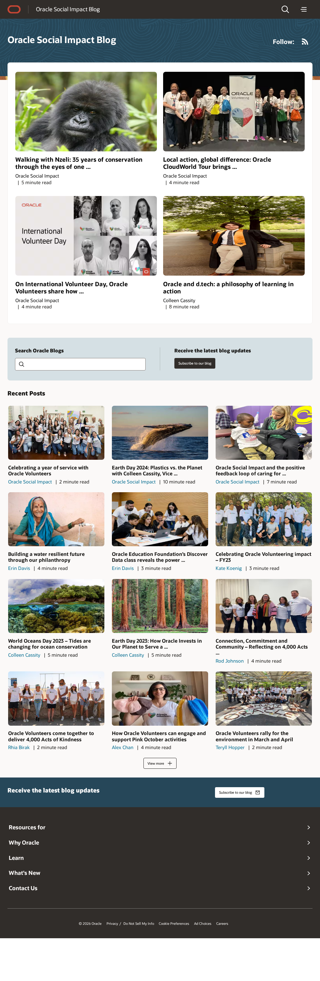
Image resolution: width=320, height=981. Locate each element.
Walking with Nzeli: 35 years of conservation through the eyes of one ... (78, 163)
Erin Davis (19, 568)
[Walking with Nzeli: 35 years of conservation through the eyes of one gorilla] (86, 111)
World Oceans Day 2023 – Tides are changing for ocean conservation (49, 644)
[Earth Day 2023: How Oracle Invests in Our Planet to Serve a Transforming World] (160, 606)
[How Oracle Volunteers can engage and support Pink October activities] (160, 698)
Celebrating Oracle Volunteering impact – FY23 (263, 557)
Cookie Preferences (174, 923)
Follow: (283, 41)
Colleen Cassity (179, 300)
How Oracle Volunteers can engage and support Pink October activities (159, 736)
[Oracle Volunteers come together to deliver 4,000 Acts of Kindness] (56, 698)
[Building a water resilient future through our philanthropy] (56, 519)
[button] (285, 9)
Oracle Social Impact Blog (68, 9)
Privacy (112, 923)
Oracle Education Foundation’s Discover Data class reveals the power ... (160, 557)
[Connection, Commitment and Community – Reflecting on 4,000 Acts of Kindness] (264, 606)
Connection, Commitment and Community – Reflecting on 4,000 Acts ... (262, 647)
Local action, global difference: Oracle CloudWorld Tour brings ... (217, 163)
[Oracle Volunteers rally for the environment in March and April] (264, 698)
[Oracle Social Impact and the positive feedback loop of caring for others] (264, 433)
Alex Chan (122, 747)
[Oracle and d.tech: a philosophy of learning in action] (234, 236)
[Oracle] (14, 9)
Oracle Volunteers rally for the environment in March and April (254, 736)
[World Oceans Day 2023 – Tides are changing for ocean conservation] (56, 606)
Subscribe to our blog (194, 363)
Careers (222, 923)
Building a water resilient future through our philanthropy (46, 557)
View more (156, 763)
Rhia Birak (19, 747)
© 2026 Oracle (90, 923)
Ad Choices (202, 923)
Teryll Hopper (230, 747)
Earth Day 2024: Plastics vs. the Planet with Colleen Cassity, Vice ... (157, 470)
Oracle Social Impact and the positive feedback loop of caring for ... (260, 470)
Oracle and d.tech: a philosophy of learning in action (228, 287)
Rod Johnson (230, 661)
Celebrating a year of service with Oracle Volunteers (48, 470)
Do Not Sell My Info (138, 923)
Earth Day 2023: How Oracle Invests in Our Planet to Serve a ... (157, 644)
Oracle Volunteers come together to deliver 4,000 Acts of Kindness (51, 736)
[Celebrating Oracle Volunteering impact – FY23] (264, 519)
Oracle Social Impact (37, 176)
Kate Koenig (229, 568)
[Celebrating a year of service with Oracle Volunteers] (56, 433)
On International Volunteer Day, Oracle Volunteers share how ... (71, 287)
